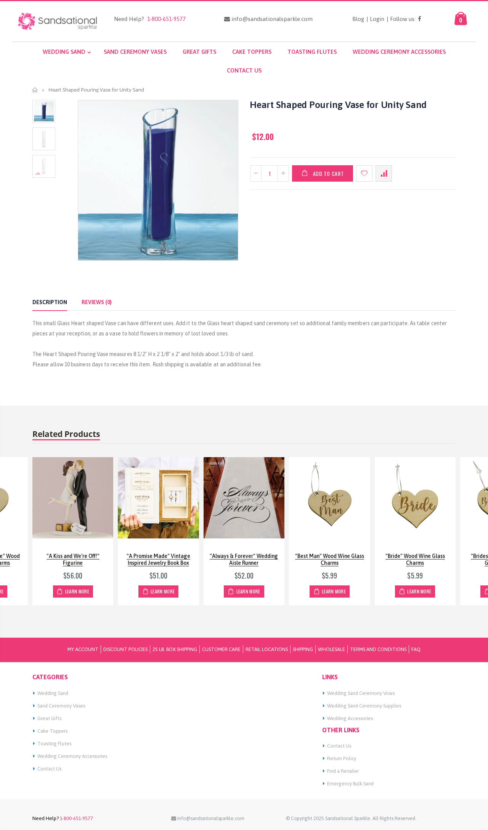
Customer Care (221, 649)
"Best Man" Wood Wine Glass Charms (329, 559)
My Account (82, 649)
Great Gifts (49, 718)
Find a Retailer (343, 771)
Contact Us (49, 769)
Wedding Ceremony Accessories (72, 756)
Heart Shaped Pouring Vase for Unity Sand (338, 104)
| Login (375, 19)
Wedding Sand (52, 693)
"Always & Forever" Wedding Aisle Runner (244, 559)
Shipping (303, 649)
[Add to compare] (384, 173)
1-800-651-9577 (165, 19)
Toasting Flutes (54, 743)
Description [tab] (49, 302)
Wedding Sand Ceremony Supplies (364, 706)
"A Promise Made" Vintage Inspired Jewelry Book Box (158, 559)
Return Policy (341, 758)
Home (35, 89)
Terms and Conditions (378, 649)
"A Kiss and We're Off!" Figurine (73, 559)
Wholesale (331, 649)
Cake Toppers (52, 731)
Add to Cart (328, 173)
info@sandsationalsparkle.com (271, 19)
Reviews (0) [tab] (97, 302)
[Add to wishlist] (364, 173)
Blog (358, 19)
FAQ (416, 649)
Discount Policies (125, 649)
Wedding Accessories (350, 718)
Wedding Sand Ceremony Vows (361, 693)
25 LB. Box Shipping (174, 649)
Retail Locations (267, 649)
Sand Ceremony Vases (61, 706)
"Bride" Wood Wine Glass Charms (415, 559)
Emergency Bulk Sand (350, 783)
